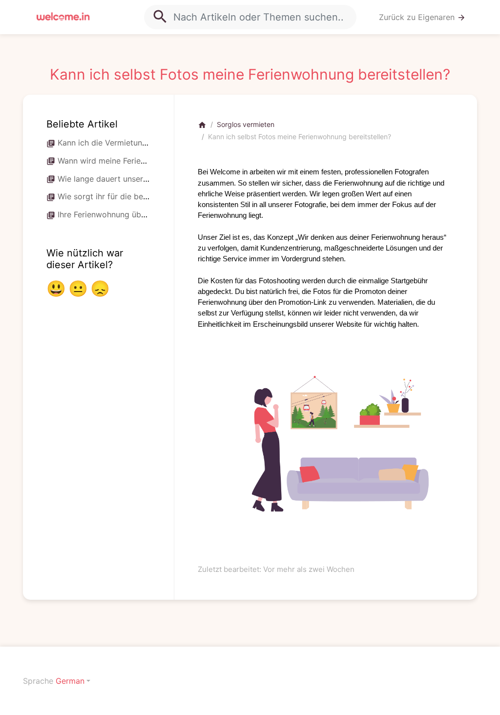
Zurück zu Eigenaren (422, 17)
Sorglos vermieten (245, 124)
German (70, 681)
